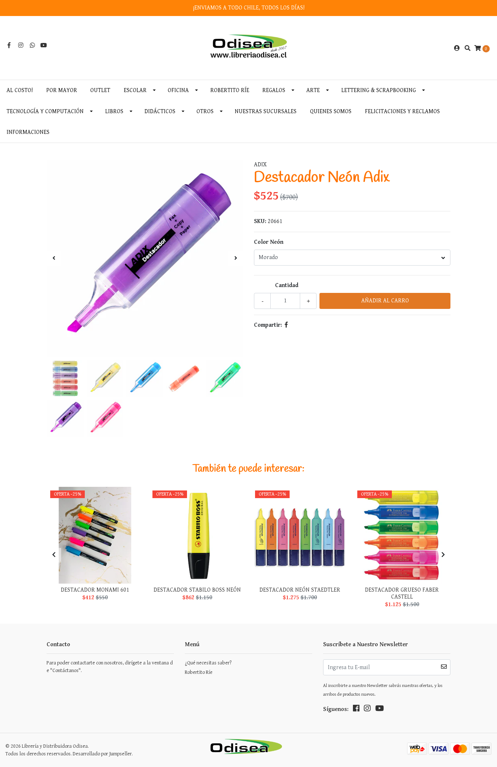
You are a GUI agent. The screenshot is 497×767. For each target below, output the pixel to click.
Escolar (135, 90)
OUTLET (100, 90)
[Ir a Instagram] (20, 45)
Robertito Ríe (229, 90)
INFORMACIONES (28, 132)
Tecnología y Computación (45, 111)
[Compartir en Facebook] (286, 325)
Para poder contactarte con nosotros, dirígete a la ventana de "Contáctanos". (110, 666)
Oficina (178, 90)
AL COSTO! (20, 90)
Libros (114, 111)
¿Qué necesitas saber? (208, 663)
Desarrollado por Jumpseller (102, 754)
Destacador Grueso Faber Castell (402, 593)
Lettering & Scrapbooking (378, 90)
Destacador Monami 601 (95, 590)
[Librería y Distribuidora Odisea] (248, 48)
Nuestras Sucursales (266, 111)
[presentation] (54, 258)
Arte (313, 90)
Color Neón (268, 242)
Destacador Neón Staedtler (299, 590)
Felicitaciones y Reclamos (402, 111)
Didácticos (159, 111)
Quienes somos (330, 111)
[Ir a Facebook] (9, 45)
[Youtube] (43, 45)
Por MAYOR (61, 90)
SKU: (260, 221)
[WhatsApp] (32, 45)
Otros (205, 111)
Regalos (273, 90)
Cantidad (286, 285)
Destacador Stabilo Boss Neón (197, 590)
